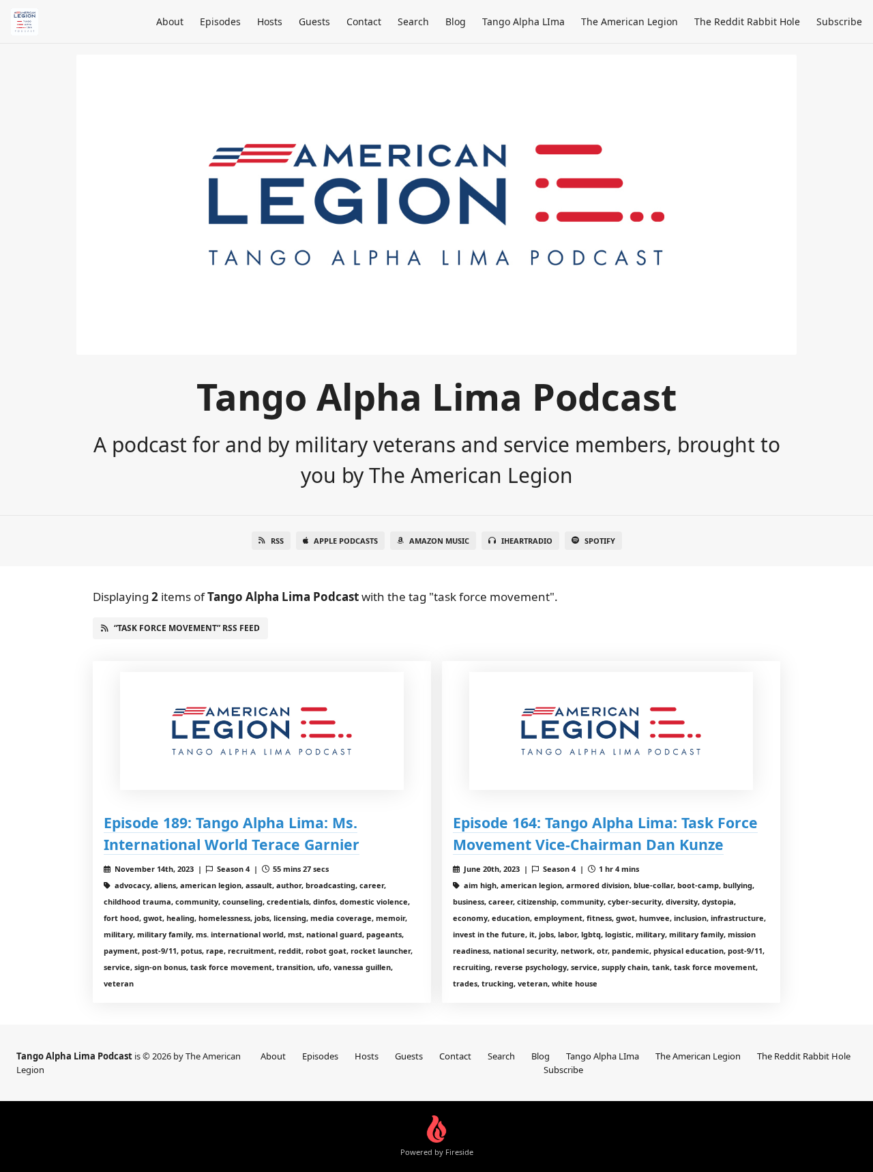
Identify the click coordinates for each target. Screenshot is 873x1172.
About (169, 21)
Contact (363, 21)
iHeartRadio (526, 541)
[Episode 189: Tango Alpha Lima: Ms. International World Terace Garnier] (262, 731)
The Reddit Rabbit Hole (747, 21)
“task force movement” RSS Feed (187, 628)
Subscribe (839, 21)
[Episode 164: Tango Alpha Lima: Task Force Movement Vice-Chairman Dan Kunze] (611, 731)
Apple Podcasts (346, 541)
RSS (277, 541)
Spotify (600, 541)
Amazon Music (439, 541)
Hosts (269, 21)
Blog (455, 21)
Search (413, 21)
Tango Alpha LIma (523, 21)
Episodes (220, 21)
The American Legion (629, 21)
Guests (314, 21)
